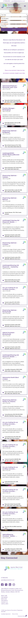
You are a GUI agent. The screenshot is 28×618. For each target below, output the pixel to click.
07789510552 (6, 1)
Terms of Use (15, 613)
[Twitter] (6, 584)
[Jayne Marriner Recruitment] (12, 7)
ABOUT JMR (4, 595)
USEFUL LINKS (4, 603)
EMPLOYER (4, 598)
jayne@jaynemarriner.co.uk (18, 1)
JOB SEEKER (4, 597)
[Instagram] (14, 584)
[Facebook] (2, 584)
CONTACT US (4, 602)
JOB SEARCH (4, 600)
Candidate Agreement (5, 613)
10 (18, 553)
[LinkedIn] (10, 584)
